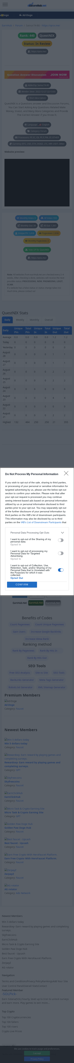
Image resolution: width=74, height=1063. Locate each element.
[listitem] (37, 533)
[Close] (67, 474)
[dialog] (37, 532)
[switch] (61, 540)
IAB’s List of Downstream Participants (41, 522)
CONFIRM (22, 584)
